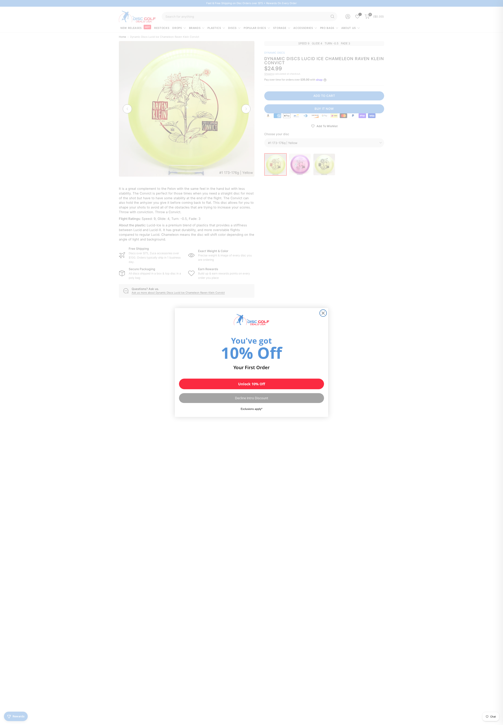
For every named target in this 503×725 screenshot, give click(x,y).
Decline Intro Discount (251, 398)
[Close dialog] (323, 313)
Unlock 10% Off (251, 384)
